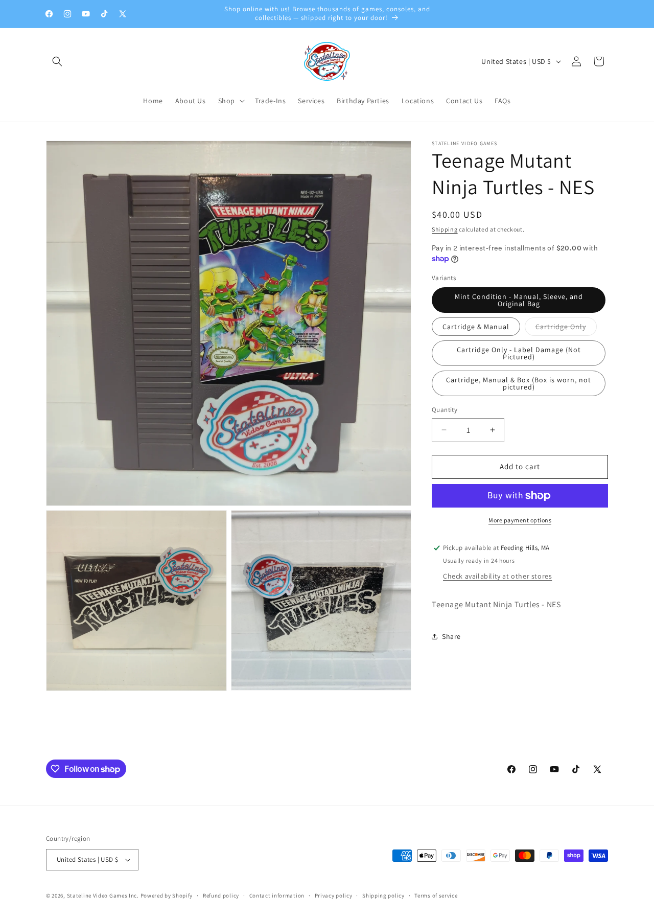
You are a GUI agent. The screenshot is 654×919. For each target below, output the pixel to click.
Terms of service (435, 895)
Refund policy (221, 895)
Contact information (277, 895)
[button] (57, 61)
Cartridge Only (566, 328)
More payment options (519, 520)
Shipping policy (383, 895)
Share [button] (451, 636)
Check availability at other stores (497, 576)
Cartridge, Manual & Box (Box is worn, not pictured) (518, 383)
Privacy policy (334, 895)
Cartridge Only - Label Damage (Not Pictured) (519, 353)
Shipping (445, 229)
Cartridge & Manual (475, 326)
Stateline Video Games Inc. (103, 895)
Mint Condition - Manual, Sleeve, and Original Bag (519, 300)
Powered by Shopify (167, 895)
